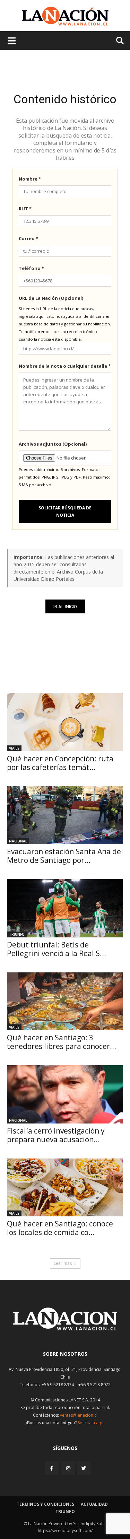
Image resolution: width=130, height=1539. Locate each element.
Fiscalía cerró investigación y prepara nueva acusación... (56, 1135)
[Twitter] (83, 1468)
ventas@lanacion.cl (78, 1415)
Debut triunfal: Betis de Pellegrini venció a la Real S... (56, 949)
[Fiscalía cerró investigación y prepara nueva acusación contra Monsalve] (65, 1094)
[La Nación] (65, 16)
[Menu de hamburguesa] (12, 40)
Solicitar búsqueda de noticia (65, 511)
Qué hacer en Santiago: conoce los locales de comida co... (60, 1228)
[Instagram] (68, 1468)
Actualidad (94, 1504)
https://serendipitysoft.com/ (65, 1530)
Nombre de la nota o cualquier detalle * (65, 366)
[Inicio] (65, 1328)
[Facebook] (52, 1468)
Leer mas (63, 1263)
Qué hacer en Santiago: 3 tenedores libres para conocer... (61, 1042)
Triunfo (17, 934)
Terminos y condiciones (45, 1504)
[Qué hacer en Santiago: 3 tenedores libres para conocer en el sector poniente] (65, 1001)
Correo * (28, 238)
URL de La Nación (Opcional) (51, 298)
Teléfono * (31, 268)
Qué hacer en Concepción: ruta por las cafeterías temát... (60, 763)
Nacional (18, 841)
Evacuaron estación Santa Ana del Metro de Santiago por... (65, 856)
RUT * (25, 209)
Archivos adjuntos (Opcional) (53, 444)
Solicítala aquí (91, 1423)
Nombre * (30, 179)
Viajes (14, 748)
